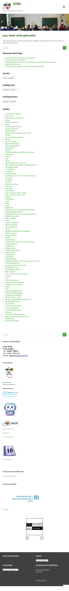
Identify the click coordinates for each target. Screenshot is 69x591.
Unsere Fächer (10, 303)
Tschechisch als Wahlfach (13, 295)
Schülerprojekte (10, 248)
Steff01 (7, 286)
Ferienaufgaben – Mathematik (15, 60)
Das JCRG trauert (11, 141)
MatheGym (6, 433)
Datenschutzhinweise (12, 145)
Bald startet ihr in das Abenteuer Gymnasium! (20, 58)
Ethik (6, 158)
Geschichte (8, 180)
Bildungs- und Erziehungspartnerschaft (18, 133)
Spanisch (8, 276)
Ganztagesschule (10, 173)
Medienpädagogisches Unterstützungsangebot (20, 214)
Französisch (9, 171)
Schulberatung (10, 239)
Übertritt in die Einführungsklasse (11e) (18, 299)
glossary (8, 182)
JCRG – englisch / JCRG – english (15, 192)
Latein (7, 203)
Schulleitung (9, 256)
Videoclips (8, 312)
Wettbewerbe (9, 318)
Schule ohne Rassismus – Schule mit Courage (20, 241)
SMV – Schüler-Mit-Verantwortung (16, 273)
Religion (8, 237)
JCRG (17, 4)
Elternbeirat (9, 154)
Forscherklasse (10, 169)
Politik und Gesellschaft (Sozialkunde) (17, 231)
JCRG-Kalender (7, 459)
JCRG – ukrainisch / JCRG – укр (15, 194)
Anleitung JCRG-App (12, 122)
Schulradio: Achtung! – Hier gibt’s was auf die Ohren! (22, 261)
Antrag (7, 124)
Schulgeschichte (10, 252)
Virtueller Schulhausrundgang (15, 314)
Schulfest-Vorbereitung (13, 250)
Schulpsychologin (10, 258)
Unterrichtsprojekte (11, 308)
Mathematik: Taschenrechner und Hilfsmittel (20, 209)
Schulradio (6, 509)
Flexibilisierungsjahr (11, 167)
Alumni (7, 120)
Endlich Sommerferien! (12, 64)
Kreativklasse (9, 199)
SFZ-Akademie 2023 (11, 267)
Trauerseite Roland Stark (13, 291)
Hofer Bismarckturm (12, 184)
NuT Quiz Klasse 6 (11, 227)
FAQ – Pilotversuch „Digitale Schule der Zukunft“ (21, 165)
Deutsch (8, 150)
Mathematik (9, 207)
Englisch (8, 156)
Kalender (8, 197)
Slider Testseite (10, 271)
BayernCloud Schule (9, 429)
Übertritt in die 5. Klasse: (13, 297)
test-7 (7, 288)
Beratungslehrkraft (11, 128)
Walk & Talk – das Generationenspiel (17, 316)
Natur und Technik (11, 224)
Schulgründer (9, 254)
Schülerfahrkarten (11, 244)
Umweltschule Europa (12, 301)
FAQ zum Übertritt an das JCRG (15, 163)
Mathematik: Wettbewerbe (14, 212)
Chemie (7, 139)
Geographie (9, 177)
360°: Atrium (9, 116)
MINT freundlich (10, 218)
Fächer (7, 160)
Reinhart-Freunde (11, 235)
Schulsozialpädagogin (12, 263)
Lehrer (7, 205)
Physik (7, 229)
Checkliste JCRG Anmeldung (14, 137)
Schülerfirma (9, 246)
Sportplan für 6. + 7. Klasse (14, 284)
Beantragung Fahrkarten (13, 126)
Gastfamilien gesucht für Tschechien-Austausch (20, 175)
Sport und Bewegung (12, 280)
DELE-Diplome (10, 148)
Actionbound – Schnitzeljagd (14, 118)
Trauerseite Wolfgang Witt (14, 293)
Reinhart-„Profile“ (11, 233)
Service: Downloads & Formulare (15, 265)
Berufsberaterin (10, 131)
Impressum (9, 186)
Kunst (7, 201)
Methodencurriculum (12, 216)
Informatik (8, 188)
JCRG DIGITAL (9, 190)
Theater (13, 101)
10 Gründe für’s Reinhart (13, 113)
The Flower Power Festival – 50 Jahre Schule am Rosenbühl (24, 66)
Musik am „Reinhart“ (12, 222)
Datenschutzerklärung (12, 143)
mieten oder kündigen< (10, 476)
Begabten (6, 101)
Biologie (8, 135)
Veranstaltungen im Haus (13, 310)
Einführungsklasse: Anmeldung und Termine (19, 152)
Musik (7, 220)
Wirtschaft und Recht (12, 320)
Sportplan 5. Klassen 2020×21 (15, 282)
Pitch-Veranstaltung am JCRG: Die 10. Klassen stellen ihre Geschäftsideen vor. (30, 62)
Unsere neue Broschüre (13, 305)
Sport (7, 278)
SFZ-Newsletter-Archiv (12, 269)
